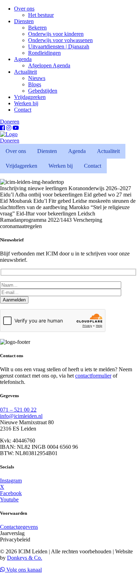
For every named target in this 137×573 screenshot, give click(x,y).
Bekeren (37, 28)
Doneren (9, 122)
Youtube (9, 499)
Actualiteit (25, 72)
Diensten (24, 21)
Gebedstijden (42, 91)
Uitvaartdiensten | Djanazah (58, 46)
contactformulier (93, 376)
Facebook (11, 493)
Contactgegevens (19, 527)
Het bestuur (41, 15)
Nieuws (36, 78)
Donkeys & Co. (24, 558)
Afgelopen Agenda (49, 65)
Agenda (23, 59)
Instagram (11, 481)
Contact (22, 110)
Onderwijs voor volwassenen (60, 40)
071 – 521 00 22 (18, 410)
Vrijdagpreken (30, 97)
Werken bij (26, 103)
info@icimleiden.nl (21, 416)
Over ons (24, 9)
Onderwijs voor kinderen (56, 34)
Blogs (34, 84)
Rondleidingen (44, 53)
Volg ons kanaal (23, 570)
